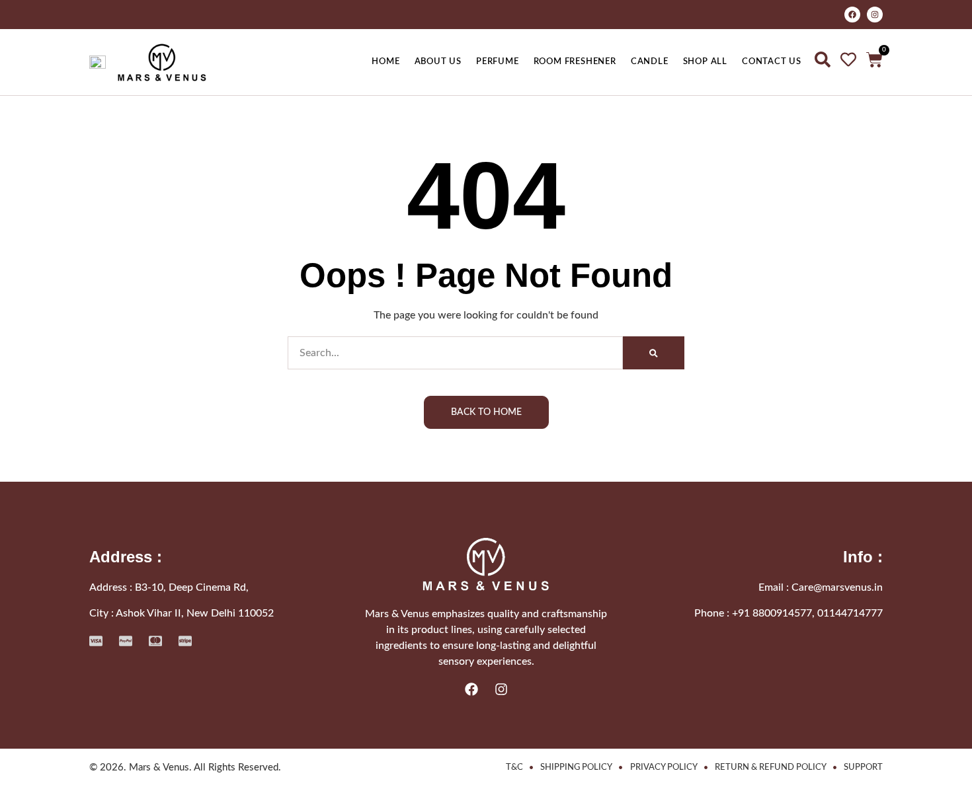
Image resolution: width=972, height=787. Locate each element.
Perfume (497, 61)
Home (385, 61)
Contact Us (771, 61)
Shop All (705, 61)
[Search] (653, 352)
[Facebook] (852, 14)
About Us (438, 61)
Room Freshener (575, 61)
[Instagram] (875, 14)
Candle (649, 61)
